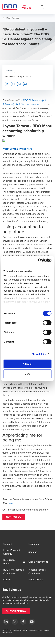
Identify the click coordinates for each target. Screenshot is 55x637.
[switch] (47, 322)
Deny (27, 374)
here (11, 503)
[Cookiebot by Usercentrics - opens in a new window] (38, 260)
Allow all (27, 364)
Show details (39, 354)
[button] (13, 517)
